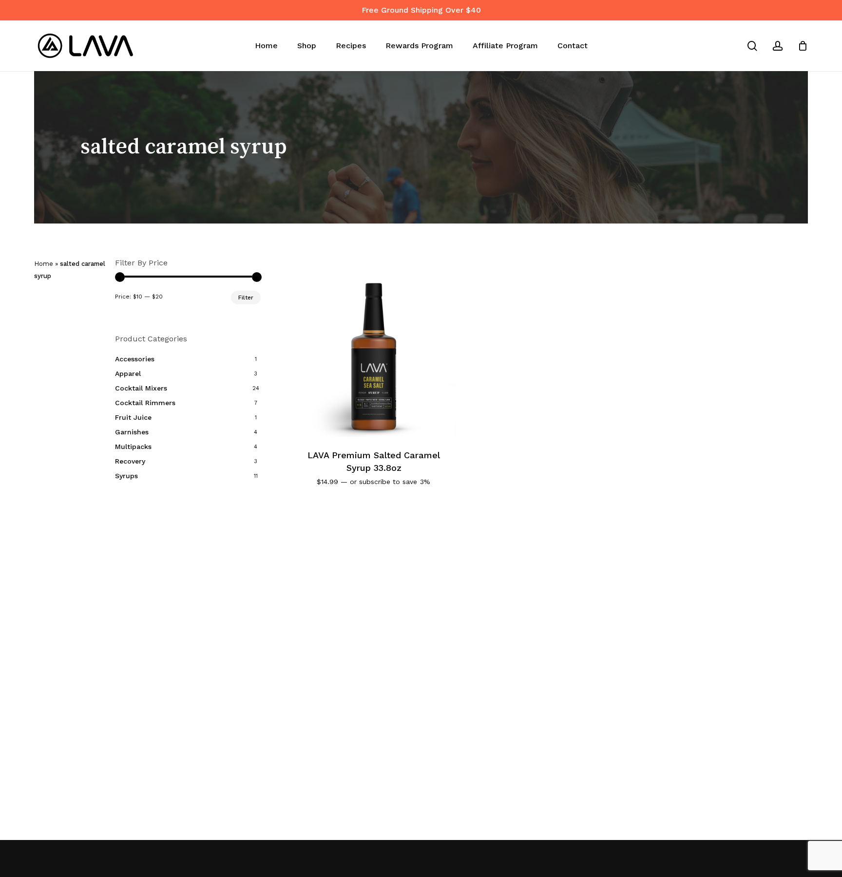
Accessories (134, 359)
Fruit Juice (133, 417)
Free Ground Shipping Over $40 (421, 10)
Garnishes (132, 432)
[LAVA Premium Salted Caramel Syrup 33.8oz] (373, 354)
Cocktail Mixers (141, 388)
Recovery (130, 461)
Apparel (128, 373)
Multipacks (133, 446)
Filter (245, 297)
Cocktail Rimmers (145, 403)
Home (43, 263)
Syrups (126, 476)
